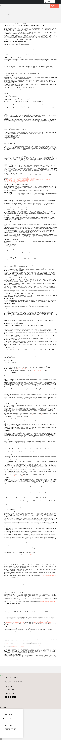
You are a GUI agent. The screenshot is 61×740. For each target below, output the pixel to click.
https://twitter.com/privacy (21, 368)
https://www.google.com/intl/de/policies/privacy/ (12, 475)
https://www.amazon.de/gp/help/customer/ (47, 601)
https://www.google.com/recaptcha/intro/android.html (31, 475)
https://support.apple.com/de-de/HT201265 (45, 179)
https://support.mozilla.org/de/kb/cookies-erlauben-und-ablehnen (17, 181)
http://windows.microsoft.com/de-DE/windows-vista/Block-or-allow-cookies (23, 178)
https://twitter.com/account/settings (38, 370)
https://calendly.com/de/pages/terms (17, 646)
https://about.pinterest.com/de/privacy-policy (39, 414)
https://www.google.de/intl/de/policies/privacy (48, 575)
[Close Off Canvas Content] (1, 739)
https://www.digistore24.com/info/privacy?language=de (43, 622)
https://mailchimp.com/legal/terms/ (35, 554)
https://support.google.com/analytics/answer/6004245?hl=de (14, 452)
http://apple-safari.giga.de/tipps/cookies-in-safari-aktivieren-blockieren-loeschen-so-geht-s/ (21, 179)
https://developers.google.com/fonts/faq (31, 587)
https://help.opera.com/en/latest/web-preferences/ (15, 182)
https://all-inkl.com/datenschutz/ (14, 195)
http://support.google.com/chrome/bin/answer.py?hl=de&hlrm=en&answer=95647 (21, 180)
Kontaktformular (8, 643)
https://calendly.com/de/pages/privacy (36, 645)
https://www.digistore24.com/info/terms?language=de (14, 622)
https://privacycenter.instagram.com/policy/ (39, 401)
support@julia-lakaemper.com (10, 689)
